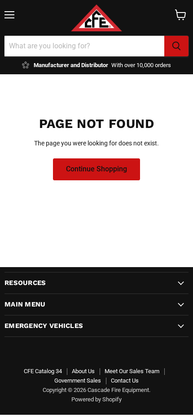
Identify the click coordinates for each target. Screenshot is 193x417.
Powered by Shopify (96, 399)
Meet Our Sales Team (132, 371)
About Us (83, 371)
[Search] (176, 46)
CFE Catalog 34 (43, 371)
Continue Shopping (96, 169)
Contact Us (125, 380)
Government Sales (77, 380)
